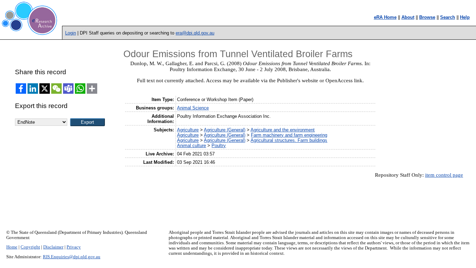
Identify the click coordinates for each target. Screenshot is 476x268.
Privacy (74, 247)
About (407, 17)
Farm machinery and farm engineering (289, 135)
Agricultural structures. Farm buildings (289, 140)
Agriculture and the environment (283, 129)
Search (447, 17)
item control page (444, 175)
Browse (427, 17)
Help (465, 17)
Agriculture (188, 129)
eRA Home (385, 17)
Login (70, 33)
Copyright (30, 247)
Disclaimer (53, 247)
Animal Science (193, 107)
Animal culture (191, 145)
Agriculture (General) (224, 129)
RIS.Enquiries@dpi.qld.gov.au (71, 256)
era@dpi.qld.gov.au (195, 33)
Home (11, 247)
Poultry (219, 145)
